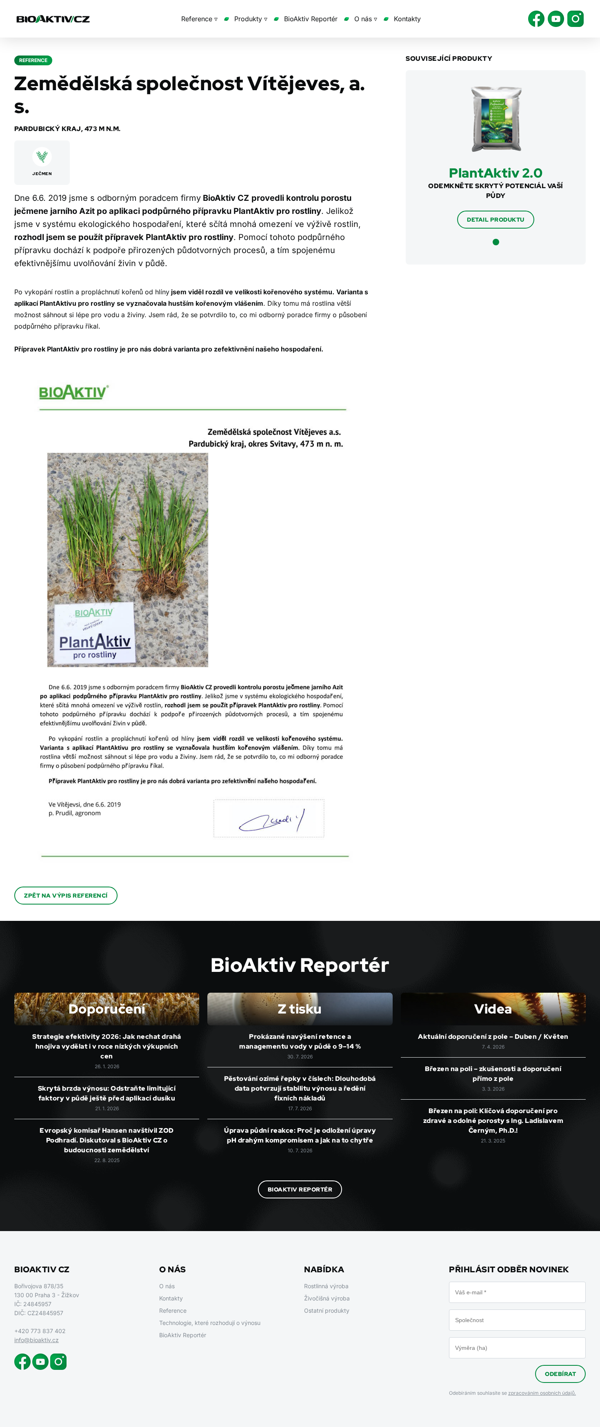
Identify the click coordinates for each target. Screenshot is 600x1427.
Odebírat (560, 1374)
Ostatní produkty (326, 1310)
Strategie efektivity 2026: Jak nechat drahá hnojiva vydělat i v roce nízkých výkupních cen (106, 1046)
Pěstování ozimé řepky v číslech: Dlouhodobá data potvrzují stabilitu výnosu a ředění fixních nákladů (300, 1088)
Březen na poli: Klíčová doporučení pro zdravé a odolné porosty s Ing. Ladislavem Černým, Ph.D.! (493, 1121)
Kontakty (407, 19)
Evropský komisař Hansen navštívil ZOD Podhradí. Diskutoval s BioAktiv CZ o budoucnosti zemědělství (107, 1140)
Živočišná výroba (327, 1298)
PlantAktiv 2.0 (495, 173)
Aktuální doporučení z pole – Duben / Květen (493, 1036)
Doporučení (107, 1009)
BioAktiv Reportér (311, 19)
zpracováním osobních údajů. (542, 1393)
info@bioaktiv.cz (36, 1339)
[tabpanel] (495, 158)
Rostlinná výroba (326, 1286)
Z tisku (300, 1009)
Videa (493, 1009)
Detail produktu (495, 219)
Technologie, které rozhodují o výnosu (209, 1322)
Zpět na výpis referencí (66, 895)
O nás (167, 1286)
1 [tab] (496, 242)
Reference (173, 1310)
